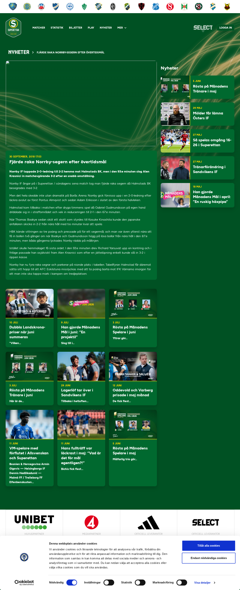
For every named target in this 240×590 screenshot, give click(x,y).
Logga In (225, 27)
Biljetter (75, 27)
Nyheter (106, 27)
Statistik (57, 27)
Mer (120, 27)
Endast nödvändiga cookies (209, 558)
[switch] (109, 582)
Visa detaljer (202, 582)
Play (91, 27)
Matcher (38, 27)
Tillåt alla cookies (208, 545)
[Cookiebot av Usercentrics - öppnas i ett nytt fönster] (24, 582)
